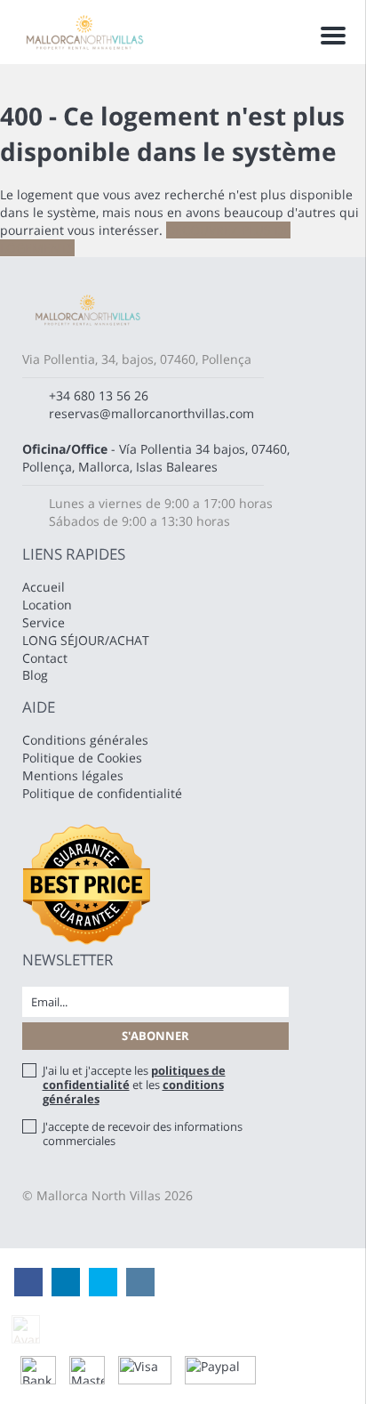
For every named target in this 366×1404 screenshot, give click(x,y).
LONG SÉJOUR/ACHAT (85, 640)
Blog (35, 674)
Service (43, 622)
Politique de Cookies (82, 757)
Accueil (43, 586)
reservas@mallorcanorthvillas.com (151, 413)
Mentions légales (72, 775)
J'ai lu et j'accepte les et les (134, 1084)
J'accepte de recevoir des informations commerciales (143, 1133)
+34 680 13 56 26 (98, 395)
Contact (45, 658)
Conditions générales (85, 739)
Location (47, 604)
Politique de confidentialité (102, 793)
